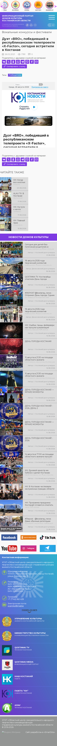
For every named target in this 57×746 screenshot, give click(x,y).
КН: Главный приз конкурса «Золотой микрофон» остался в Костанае (19, 222)
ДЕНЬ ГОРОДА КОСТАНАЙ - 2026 (39, 439)
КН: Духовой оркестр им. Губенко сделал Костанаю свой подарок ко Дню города (39, 472)
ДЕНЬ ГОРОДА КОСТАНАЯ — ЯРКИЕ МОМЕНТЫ (39, 391)
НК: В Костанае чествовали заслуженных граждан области (39, 487)
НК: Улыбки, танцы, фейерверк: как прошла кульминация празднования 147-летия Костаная (40, 327)
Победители (15, 75)
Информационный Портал (26, 663)
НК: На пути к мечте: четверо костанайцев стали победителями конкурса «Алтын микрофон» (19, 209)
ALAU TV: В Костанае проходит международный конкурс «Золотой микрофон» (19, 195)
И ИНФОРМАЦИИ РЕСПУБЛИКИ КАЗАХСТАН (32, 634)
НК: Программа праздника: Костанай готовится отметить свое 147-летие (39, 504)
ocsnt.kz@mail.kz (16, 606)
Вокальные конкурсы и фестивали (27, 32)
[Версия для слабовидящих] (35, 25)
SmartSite (49, 732)
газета (24, 677)
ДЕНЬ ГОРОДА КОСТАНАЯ (38, 341)
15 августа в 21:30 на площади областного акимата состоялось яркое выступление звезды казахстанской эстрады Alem (40, 375)
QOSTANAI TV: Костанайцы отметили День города (38, 278)
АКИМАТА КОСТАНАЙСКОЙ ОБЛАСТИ (29, 619)
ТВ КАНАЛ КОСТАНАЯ (23, 648)
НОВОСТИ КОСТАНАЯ (23, 691)
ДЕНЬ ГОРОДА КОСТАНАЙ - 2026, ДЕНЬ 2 (39, 407)
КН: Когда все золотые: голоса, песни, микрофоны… (19, 182)
